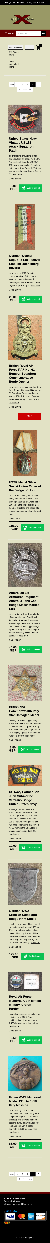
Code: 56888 (15, 947)
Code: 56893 (15, 179)
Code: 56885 (15, 1136)
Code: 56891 (15, 518)
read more (17, 174)
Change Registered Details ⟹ (18, 1204)
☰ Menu (9, 33)
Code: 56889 (15, 838)
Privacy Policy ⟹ (12, 1201)
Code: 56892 (15, 407)
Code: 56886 (15, 740)
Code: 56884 (15, 1031)
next (30, 89)
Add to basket (33, 188)
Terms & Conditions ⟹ (14, 1199)
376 (25, 89)
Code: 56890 (15, 290)
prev (12, 84)
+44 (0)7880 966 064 (14, 2)
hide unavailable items (12, 64)
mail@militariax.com (36, 2)
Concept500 (28, 1238)
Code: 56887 (15, 640)
